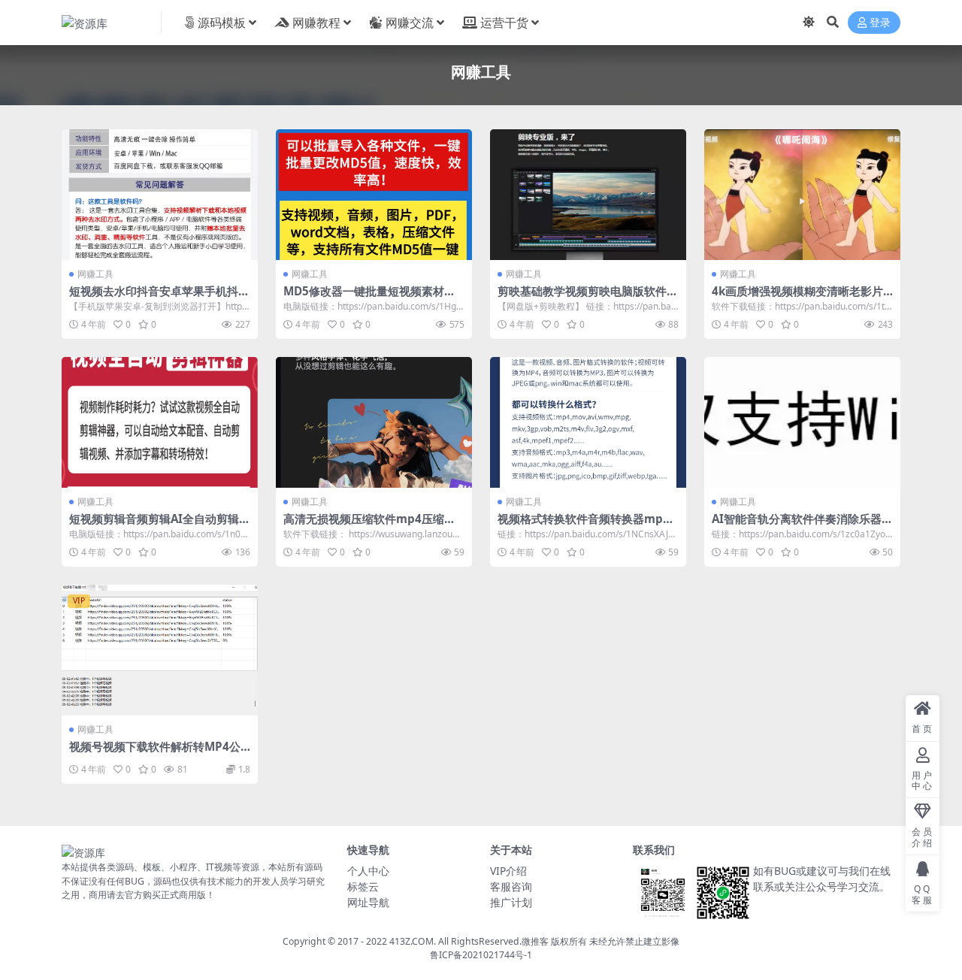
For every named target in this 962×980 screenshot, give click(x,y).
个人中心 (368, 871)
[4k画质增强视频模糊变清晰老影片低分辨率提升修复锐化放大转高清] (802, 194)
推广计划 (511, 902)
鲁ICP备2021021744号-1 (481, 954)
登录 (880, 23)
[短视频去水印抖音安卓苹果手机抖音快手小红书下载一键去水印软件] (160, 194)
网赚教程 (316, 22)
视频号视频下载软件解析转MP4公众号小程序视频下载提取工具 (154, 753)
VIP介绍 (508, 871)
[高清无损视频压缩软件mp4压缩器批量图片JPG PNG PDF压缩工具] (374, 422)
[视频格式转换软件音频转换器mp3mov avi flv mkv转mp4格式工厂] (588, 422)
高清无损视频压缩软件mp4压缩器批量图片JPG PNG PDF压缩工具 (369, 525)
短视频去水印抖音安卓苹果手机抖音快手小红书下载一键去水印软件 (159, 297)
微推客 (535, 941)
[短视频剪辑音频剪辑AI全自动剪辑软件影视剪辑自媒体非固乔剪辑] (160, 422)
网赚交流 (410, 22)
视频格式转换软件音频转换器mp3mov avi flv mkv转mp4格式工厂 (584, 525)
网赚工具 (95, 274)
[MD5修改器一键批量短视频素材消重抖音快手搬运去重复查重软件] (374, 194)
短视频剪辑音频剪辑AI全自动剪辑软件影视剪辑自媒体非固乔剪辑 (159, 525)
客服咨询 (511, 886)
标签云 (363, 886)
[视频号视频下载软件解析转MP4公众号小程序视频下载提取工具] (160, 650)
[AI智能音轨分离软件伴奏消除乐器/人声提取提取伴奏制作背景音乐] (802, 422)
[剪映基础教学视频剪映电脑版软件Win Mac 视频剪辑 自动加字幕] (588, 194)
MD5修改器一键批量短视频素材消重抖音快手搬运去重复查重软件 (369, 297)
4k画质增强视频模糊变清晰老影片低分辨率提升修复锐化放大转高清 (797, 297)
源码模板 (222, 22)
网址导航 (368, 902)
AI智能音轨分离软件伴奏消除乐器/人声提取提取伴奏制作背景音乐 (799, 525)
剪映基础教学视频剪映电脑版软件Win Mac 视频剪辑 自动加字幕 (588, 297)
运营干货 (504, 22)
